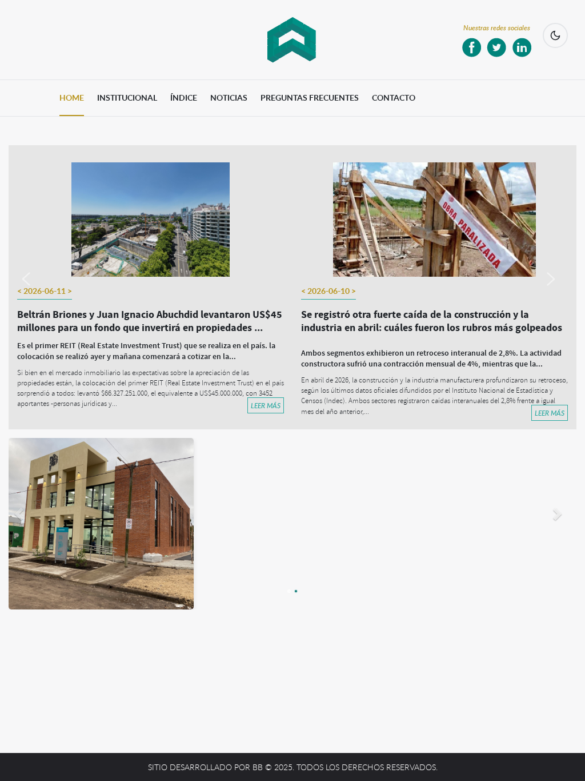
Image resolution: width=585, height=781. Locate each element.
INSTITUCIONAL (127, 97)
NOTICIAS (228, 97)
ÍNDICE (183, 97)
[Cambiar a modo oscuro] (555, 35)
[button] (34, 287)
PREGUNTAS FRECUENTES (310, 97)
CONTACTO (393, 97)
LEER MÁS (266, 405)
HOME (71, 97)
